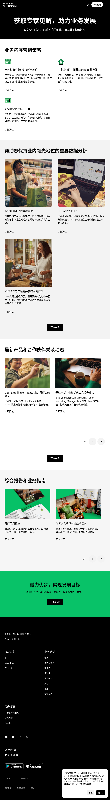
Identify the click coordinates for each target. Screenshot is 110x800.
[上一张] (92, 441)
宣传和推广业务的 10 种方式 (21, 69)
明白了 (101, 793)
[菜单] (106, 4)
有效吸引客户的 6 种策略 (19, 211)
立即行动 (97, 4)
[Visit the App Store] (34, 766)
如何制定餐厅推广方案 (17, 109)
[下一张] (101, 441)
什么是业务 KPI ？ (68, 211)
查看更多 (55, 327)
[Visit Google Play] (14, 766)
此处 (101, 781)
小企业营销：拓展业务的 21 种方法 (78, 69)
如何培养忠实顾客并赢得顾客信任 (24, 291)
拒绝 (91, 793)
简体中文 (12, 750)
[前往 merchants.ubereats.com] (10, 4)
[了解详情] (8, 61)
